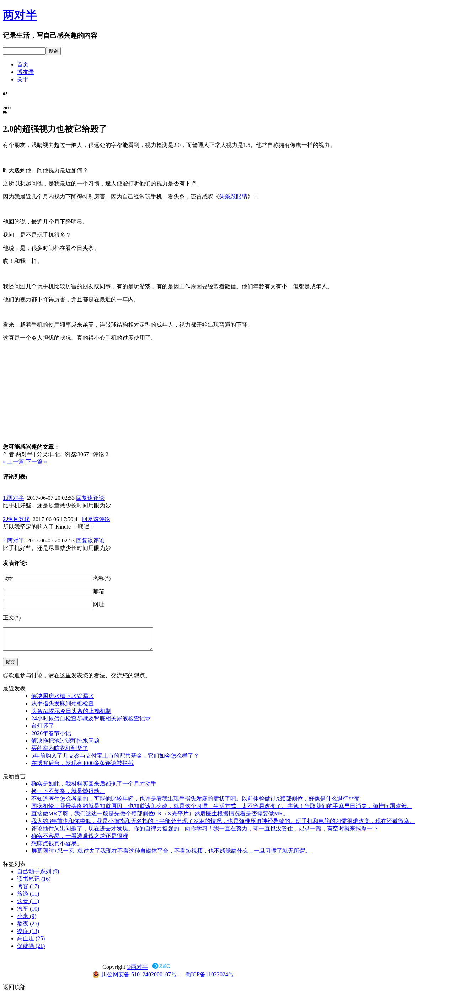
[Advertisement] (227, 392)
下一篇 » (36, 462)
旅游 (28, 894)
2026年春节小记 (51, 733)
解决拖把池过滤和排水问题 (65, 741)
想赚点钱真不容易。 (56, 843)
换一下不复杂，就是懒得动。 (68, 791)
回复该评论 (90, 498)
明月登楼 (16, 519)
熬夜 (28, 924)
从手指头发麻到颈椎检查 (62, 703)
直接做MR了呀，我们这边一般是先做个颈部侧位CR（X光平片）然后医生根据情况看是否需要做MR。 (160, 813)
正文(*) (12, 618)
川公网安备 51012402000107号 (139, 974)
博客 (28, 886)
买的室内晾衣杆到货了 (59, 748)
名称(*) (102, 578)
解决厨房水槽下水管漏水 (62, 696)
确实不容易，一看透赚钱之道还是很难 (79, 836)
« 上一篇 (13, 462)
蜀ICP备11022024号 (209, 974)
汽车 (28, 909)
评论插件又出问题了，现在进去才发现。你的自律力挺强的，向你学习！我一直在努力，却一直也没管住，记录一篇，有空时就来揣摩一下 (204, 828)
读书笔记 (33, 879)
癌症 (28, 931)
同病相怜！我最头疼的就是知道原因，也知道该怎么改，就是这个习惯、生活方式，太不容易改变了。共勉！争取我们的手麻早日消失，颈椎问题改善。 (221, 806)
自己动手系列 (38, 871)
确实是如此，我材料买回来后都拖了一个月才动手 (93, 784)
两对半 (20, 15)
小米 (26, 916)
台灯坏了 (42, 726)
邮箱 (98, 591)
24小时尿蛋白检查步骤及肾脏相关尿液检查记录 (91, 718)
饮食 (28, 901)
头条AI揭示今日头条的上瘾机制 (71, 711)
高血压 (31, 938)
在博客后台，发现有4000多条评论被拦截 (82, 763)
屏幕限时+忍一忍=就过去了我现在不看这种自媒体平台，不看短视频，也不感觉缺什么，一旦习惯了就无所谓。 (171, 851)
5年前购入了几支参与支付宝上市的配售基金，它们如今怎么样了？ (115, 756)
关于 (22, 79)
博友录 (25, 72)
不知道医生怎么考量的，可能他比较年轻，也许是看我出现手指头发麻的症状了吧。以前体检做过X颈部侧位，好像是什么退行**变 (195, 799)
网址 (98, 604)
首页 (22, 64)
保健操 (31, 946)
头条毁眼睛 (233, 196)
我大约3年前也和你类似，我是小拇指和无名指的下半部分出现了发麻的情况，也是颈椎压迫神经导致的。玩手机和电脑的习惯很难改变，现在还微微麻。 (223, 821)
